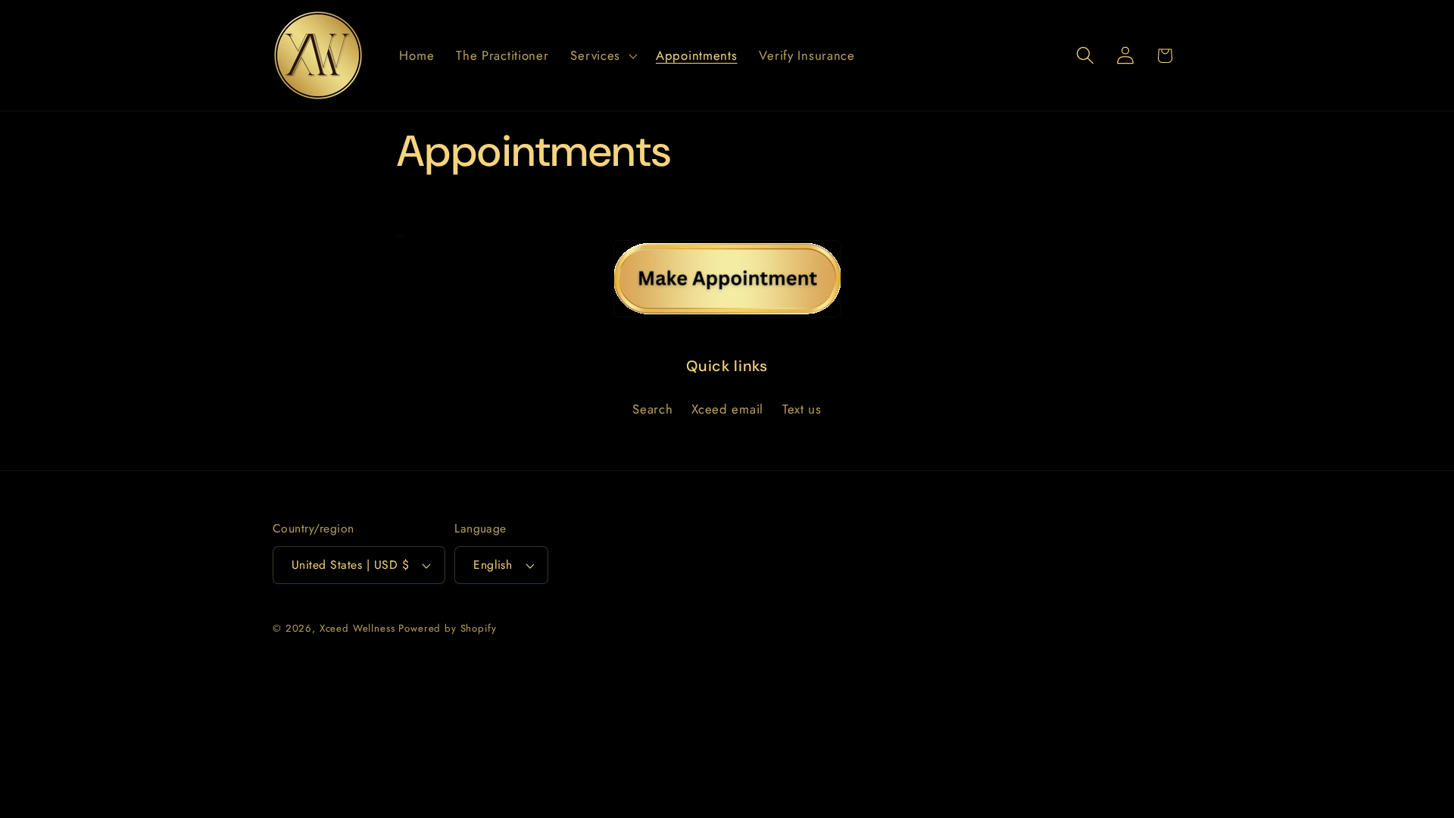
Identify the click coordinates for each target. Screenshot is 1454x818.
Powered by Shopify (447, 628)
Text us (802, 409)
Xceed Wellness (357, 628)
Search (652, 409)
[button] (602, 55)
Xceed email (727, 409)
